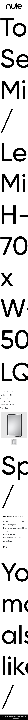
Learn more (16, 718)
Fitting (5, 546)
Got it (21, 718)
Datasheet (6, 547)
